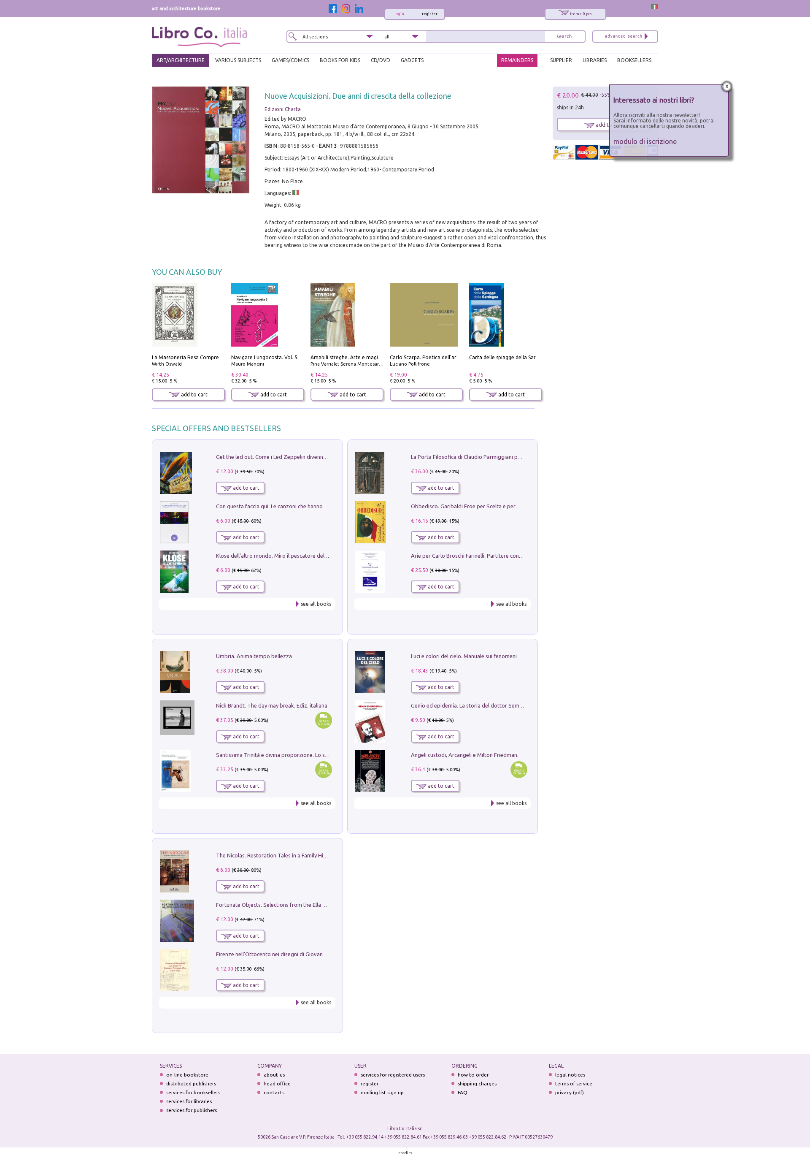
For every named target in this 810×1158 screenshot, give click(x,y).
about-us (274, 1074)
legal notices (570, 1074)
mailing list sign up (382, 1092)
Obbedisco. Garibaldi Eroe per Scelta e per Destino (473, 506)
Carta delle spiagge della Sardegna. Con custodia (526, 357)
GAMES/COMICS (290, 60)
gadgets (412, 60)
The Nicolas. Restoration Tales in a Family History (276, 855)
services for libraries (189, 1101)
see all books (316, 604)
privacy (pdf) (569, 1092)
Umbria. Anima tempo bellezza (254, 656)
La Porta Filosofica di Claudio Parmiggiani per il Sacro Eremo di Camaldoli (501, 457)
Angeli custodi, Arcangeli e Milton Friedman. (464, 755)
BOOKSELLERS (634, 60)
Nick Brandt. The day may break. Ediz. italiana (271, 705)
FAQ (462, 1092)
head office (277, 1083)
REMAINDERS (517, 60)
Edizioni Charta (283, 109)
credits (405, 1152)
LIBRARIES (595, 60)
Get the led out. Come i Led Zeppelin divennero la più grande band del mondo (311, 457)
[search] (564, 36)
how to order (473, 1074)
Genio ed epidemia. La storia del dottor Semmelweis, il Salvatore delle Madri (504, 705)
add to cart (194, 394)
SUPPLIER (561, 60)
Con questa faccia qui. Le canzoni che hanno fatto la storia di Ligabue (300, 506)
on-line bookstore (187, 1074)
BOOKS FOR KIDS (340, 60)
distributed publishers (191, 1083)
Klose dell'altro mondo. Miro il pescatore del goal (276, 556)
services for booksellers (193, 1092)
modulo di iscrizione (645, 141)
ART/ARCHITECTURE (181, 60)
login (399, 14)
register (429, 14)
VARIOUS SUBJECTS (238, 60)
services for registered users (393, 1074)
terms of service (573, 1083)
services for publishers (191, 1110)
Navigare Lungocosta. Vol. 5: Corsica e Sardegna (288, 357)
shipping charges (477, 1083)
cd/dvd (380, 60)
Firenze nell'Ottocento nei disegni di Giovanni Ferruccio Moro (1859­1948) (305, 954)
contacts (274, 1092)
